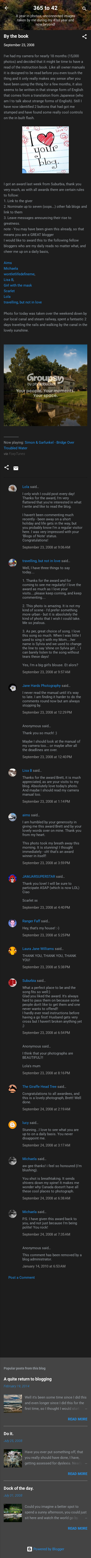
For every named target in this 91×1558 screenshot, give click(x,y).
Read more (77, 1419)
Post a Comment (21, 1277)
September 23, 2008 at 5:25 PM (46, 935)
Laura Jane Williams (38, 949)
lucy (25, 1123)
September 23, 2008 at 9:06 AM (46, 547)
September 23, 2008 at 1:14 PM (46, 801)
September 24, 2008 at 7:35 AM (46, 1234)
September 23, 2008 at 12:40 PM (47, 757)
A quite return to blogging (28, 1378)
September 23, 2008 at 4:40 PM (46, 907)
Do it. (9, 1433)
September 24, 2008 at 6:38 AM (46, 1198)
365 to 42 (45, 8)
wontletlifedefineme (19, 274)
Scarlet (9, 291)
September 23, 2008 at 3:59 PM (46, 863)
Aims (8, 263)
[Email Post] (16, 470)
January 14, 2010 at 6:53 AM (44, 1266)
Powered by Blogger (48, 1549)
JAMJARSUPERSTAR (38, 876)
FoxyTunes (17, 454)
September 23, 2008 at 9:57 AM (46, 672)
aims (26, 815)
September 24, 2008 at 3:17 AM (46, 1145)
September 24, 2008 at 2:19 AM (46, 1109)
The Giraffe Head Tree (39, 1087)
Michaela (11, 268)
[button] (84, 37)
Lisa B (8, 280)
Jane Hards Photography (41, 686)
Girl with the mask (18, 285)
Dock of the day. (19, 1488)
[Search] (84, 9)
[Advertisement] (45, 1317)
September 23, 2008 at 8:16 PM (46, 1073)
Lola (7, 297)
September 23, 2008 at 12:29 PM (47, 712)
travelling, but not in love (23, 302)
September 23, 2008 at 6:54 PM (46, 1033)
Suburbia (29, 981)
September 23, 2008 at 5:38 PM (46, 967)
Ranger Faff (31, 921)
